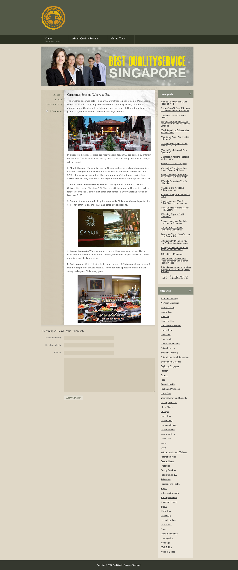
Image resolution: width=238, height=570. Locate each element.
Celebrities (165, 334)
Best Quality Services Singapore (53, 18)
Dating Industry (168, 348)
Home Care (166, 393)
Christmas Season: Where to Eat (88, 94)
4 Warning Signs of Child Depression (172, 215)
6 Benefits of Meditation (172, 254)
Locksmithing (167, 420)
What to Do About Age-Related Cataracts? (175, 138)
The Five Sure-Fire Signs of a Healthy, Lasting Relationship (174, 277)
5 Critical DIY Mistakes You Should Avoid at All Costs (174, 169)
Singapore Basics (169, 502)
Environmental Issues (171, 362)
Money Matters (168, 434)
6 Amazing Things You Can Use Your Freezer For (175, 235)
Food (60, 99)
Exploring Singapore (170, 366)
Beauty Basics (167, 307)
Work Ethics (166, 547)
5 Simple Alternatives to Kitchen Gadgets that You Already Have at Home (176, 269)
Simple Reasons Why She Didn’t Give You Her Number (174, 202)
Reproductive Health (170, 484)
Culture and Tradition (170, 343)
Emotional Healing (169, 353)
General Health (168, 384)
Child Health (166, 339)
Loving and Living (169, 425)
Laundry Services (169, 402)
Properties (165, 466)
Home (53, 39)
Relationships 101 (169, 475)
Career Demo (167, 330)
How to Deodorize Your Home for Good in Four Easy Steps (174, 175)
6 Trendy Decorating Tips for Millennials (174, 182)
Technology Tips (168, 520)
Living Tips (166, 416)
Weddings (165, 543)
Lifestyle (165, 411)
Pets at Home (167, 461)
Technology (166, 515)
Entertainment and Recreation (174, 357)
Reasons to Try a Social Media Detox (175, 195)
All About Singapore (170, 303)
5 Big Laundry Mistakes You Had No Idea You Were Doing (174, 242)
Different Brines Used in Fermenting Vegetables (172, 228)
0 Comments (56, 111)
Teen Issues (166, 524)
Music (163, 448)
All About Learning (169, 298)
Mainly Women (168, 429)
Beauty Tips (166, 312)
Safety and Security (170, 493)
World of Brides (168, 552)
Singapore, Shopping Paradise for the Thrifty (175, 158)
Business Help (167, 321)
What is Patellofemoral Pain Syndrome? (174, 151)
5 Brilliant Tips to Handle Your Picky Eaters (174, 209)
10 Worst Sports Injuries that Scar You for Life (174, 144)
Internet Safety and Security (174, 398)
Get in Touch (118, 38)
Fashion (164, 371)
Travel (163, 529)
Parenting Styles (168, 457)
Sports (164, 506)
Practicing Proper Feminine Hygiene (173, 116)
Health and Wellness (170, 389)
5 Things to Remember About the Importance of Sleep (174, 248)
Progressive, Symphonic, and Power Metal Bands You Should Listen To (175, 123)
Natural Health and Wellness (174, 452)
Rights (164, 488)
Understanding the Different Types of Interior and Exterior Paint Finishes (174, 260)
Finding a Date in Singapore (174, 163)
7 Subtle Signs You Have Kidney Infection (172, 189)
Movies (164, 443)
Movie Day (166, 438)
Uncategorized (167, 538)
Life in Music (167, 407)
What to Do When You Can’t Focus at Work (174, 103)
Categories (165, 291)
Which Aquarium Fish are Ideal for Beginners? (175, 131)
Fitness (164, 375)
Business (165, 316)
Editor (59, 95)
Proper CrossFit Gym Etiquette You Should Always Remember (175, 109)
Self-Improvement (169, 497)
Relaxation (165, 479)
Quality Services (168, 470)
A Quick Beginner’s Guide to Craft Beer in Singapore (174, 222)
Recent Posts (166, 94)
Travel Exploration (169, 534)
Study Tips (166, 511)
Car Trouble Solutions (171, 325)
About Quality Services (86, 38)
